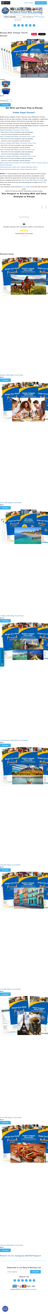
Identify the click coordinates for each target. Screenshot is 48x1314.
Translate (41, 17)
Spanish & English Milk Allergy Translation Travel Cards (18, 156)
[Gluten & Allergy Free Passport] (24, 14)
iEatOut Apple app (26, 187)
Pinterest (30, 25)
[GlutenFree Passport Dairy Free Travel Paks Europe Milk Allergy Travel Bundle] (6, 87)
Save (35, 34)
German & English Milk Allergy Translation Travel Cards (18, 143)
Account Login (28, 3)
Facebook (18, 25)
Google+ (34, 25)
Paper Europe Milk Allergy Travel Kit (32, 180)
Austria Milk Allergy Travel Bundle (11, 503)
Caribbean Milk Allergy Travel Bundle (12, 616)
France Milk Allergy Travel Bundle (10, 1117)
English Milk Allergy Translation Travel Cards (14, 130)
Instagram (26, 25)
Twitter (15, 25)
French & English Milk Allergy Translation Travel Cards (17, 136)
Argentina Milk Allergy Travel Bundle (11, 375)
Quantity (3, 101)
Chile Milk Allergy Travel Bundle (10, 865)
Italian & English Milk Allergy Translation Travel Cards (17, 149)
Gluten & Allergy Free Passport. (28, 1289)
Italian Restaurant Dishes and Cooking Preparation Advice (18, 169)
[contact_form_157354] (5, 1309)
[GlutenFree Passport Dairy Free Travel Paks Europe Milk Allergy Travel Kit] (6, 94)
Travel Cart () (41, 3)
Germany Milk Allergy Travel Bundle (11, 1245)
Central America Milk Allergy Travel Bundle (13, 740)
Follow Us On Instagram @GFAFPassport (20, 1255)
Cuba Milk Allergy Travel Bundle (10, 989)
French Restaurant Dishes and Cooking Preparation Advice (18, 167)
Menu (7, 3)
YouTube (22, 25)
